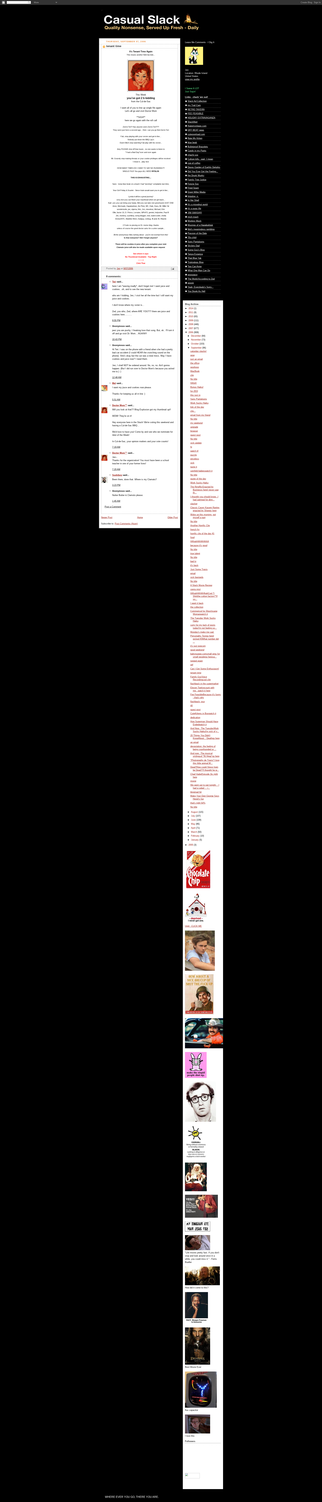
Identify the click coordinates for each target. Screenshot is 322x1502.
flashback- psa (197, 701)
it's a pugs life (194, 208)
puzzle (193, 455)
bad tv (193, 561)
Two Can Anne (195, 266)
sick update (196, 443)
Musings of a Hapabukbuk (200, 225)
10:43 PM (117, 339)
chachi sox (193, 155)
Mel (114, 383)
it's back (194, 565)
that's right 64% (197, 803)
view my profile (192, 79)
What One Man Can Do (199, 270)
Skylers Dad (194, 246)
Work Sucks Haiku (199, 403)
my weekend (196, 423)
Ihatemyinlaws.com (197, 126)
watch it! (194, 451)
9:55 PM (116, 320)
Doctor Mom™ (119, 405)
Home (140, 517)
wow (192, 355)
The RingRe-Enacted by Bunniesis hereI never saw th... (204, 490)
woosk (191, 283)
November (196, 340)
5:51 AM (116, 400)
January (195, 840)
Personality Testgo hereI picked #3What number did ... (204, 639)
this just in (195, 395)
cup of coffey (194, 163)
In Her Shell (193, 200)
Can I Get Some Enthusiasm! (204, 669)
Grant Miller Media (196, 192)
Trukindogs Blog (195, 262)
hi (191, 447)
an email (194, 742)
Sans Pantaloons (196, 242)
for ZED (194, 391)
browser (194, 431)
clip (192, 375)
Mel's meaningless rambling (201, 229)
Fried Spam (193, 188)
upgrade (194, 427)
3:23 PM (116, 485)
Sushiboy (117, 475)
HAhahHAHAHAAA (199, 541)
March (194, 832)
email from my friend (200, 415)
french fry (195, 529)
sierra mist (195, 589)
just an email (196, 359)
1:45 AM (116, 501)
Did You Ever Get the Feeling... (203, 171)
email (193, 573)
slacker (193, 504)
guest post (195, 435)
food (192, 537)
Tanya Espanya (195, 254)
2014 (191, 308)
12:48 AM (116, 377)
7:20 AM (116, 469)
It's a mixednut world (198, 204)
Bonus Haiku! (196, 387)
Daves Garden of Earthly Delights (204, 167)
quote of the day (198, 479)
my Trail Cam (194, 105)
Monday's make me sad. (202, 632)
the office (194, 363)
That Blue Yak (194, 258)
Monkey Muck (194, 221)
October (195, 344)
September (196, 348)
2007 (191, 328)
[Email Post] (172, 269)
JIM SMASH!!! (195, 213)
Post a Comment (113, 507)
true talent (195, 553)
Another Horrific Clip (200, 525)
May (193, 824)
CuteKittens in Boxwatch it (203, 713)
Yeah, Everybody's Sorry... (200, 287)
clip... (193, 411)
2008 (191, 324)
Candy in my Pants (197, 151)
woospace (192, 275)
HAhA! (193, 383)
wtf (191, 665)
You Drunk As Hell (196, 291)
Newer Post (106, 517)
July (193, 816)
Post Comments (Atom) (126, 524)
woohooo (194, 367)
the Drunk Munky (196, 175)
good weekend (197, 650)
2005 (191, 845)
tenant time (195, 673)
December (196, 336)
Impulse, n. (193, 196)
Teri (114, 282)
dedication (195, 717)
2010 (191, 316)
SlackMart (193, 122)
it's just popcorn (198, 646)
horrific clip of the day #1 (202, 533)
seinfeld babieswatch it (201, 471)
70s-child (192, 237)
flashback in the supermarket (204, 684)
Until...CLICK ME (193, 926)
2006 (191, 332)
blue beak (192, 142)
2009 (191, 320)
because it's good (198, 545)
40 (191, 706)
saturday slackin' (198, 351)
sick (192, 463)
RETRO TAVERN (196, 109)
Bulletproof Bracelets (198, 147)
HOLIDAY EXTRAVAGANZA (201, 118)
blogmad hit (196, 792)
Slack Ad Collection (197, 101)
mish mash (193, 217)
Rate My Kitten (195, 138)
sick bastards (196, 577)
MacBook (195, 371)
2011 (191, 312)
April (193, 828)
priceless (194, 459)
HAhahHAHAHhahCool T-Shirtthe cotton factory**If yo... (204, 596)
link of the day (197, 407)
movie (193, 781)
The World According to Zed (201, 279)
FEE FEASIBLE (195, 113)
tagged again (196, 661)
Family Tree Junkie (197, 180)
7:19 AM (116, 447)
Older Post (173, 517)
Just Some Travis (199, 569)
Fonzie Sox (193, 184)
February (195, 836)
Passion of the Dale (197, 233)
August (195, 812)
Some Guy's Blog (196, 250)
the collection (196, 607)
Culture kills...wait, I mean (200, 159)
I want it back (196, 603)
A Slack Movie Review (201, 585)
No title (193, 379)
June (193, 820)
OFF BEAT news (196, 130)
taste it (193, 467)
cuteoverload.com (196, 134)
